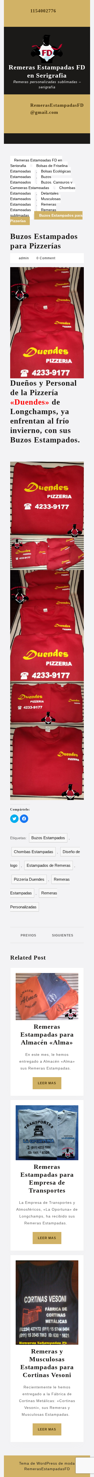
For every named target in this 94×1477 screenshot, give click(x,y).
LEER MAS (49, 1085)
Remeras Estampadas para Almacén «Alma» (47, 1034)
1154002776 (43, 10)
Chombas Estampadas (33, 851)
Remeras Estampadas (33, 207)
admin (24, 258)
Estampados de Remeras (48, 865)
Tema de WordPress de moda (47, 1463)
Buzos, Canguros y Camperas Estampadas (41, 185)
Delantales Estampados (34, 196)
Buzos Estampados (30, 179)
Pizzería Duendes (29, 879)
